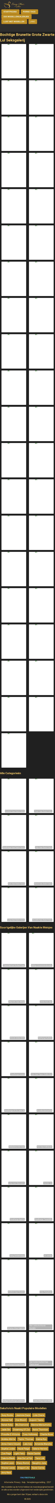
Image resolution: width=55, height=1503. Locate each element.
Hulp (23, 1482)
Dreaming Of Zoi (21, 1429)
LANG (32, 21)
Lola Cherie (38, 1415)
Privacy (17, 1482)
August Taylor (36, 1420)
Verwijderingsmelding (36, 1482)
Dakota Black (8, 1458)
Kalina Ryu (41, 1439)
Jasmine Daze (23, 1415)
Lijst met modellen (13, 21)
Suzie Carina (38, 1467)
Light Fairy (19, 1453)
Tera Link (39, 1458)
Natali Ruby (7, 1424)
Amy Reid (6, 1472)
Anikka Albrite (8, 1439)
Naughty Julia (39, 1463)
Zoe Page (6, 1453)
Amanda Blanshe (43, 1444)
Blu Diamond (22, 1424)
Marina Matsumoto (41, 1424)
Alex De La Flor (24, 1458)
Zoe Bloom (20, 1420)
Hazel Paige (24, 1448)
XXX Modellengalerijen (16, 17)
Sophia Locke (8, 1448)
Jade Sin (5, 1429)
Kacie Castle (34, 1453)
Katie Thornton (40, 1429)
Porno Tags (29, 12)
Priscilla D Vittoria (10, 1434)
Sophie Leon (7, 1463)
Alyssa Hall (6, 1420)
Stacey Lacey (8, 1467)
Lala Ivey (27, 1444)
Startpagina (10, 12)
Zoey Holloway (30, 1434)
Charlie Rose (46, 1434)
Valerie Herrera (39, 1448)
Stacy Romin (23, 1463)
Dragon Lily (23, 1467)
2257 (49, 1482)
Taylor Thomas (25, 1439)
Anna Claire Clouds (10, 1444)
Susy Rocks (7, 1415)
